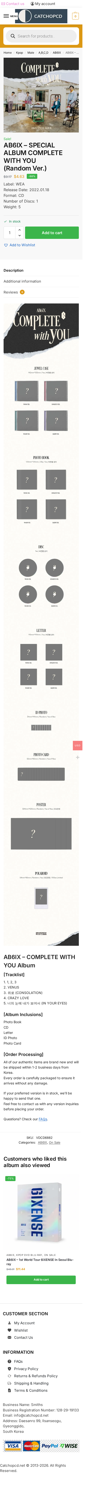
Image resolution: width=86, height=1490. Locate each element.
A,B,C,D (43, 52)
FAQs (43, 1119)
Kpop (19, 52)
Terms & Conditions (31, 1390)
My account (44, 3)
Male (30, 52)
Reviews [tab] (13, 292)
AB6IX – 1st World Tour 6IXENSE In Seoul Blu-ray (40, 1262)
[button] (75, 16)
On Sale (54, 1142)
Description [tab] (13, 270)
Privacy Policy (26, 1369)
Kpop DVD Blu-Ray (29, 1254)
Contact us (14, 3)
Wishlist (21, 1330)
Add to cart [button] (40, 1279)
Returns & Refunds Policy (36, 1376)
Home (8, 52)
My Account (24, 1323)
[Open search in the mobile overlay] (41, 36)
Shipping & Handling (31, 1383)
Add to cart (52, 232)
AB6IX (57, 52)
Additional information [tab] (22, 281)
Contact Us (23, 1337)
